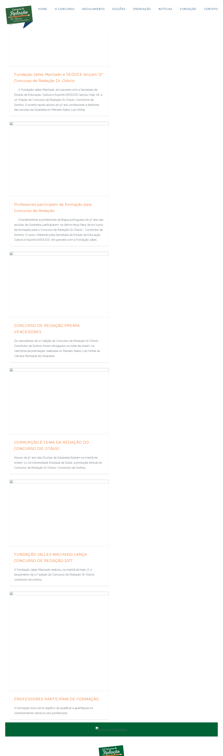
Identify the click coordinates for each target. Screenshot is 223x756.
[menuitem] (46, 8)
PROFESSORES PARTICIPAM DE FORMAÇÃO (56, 699)
